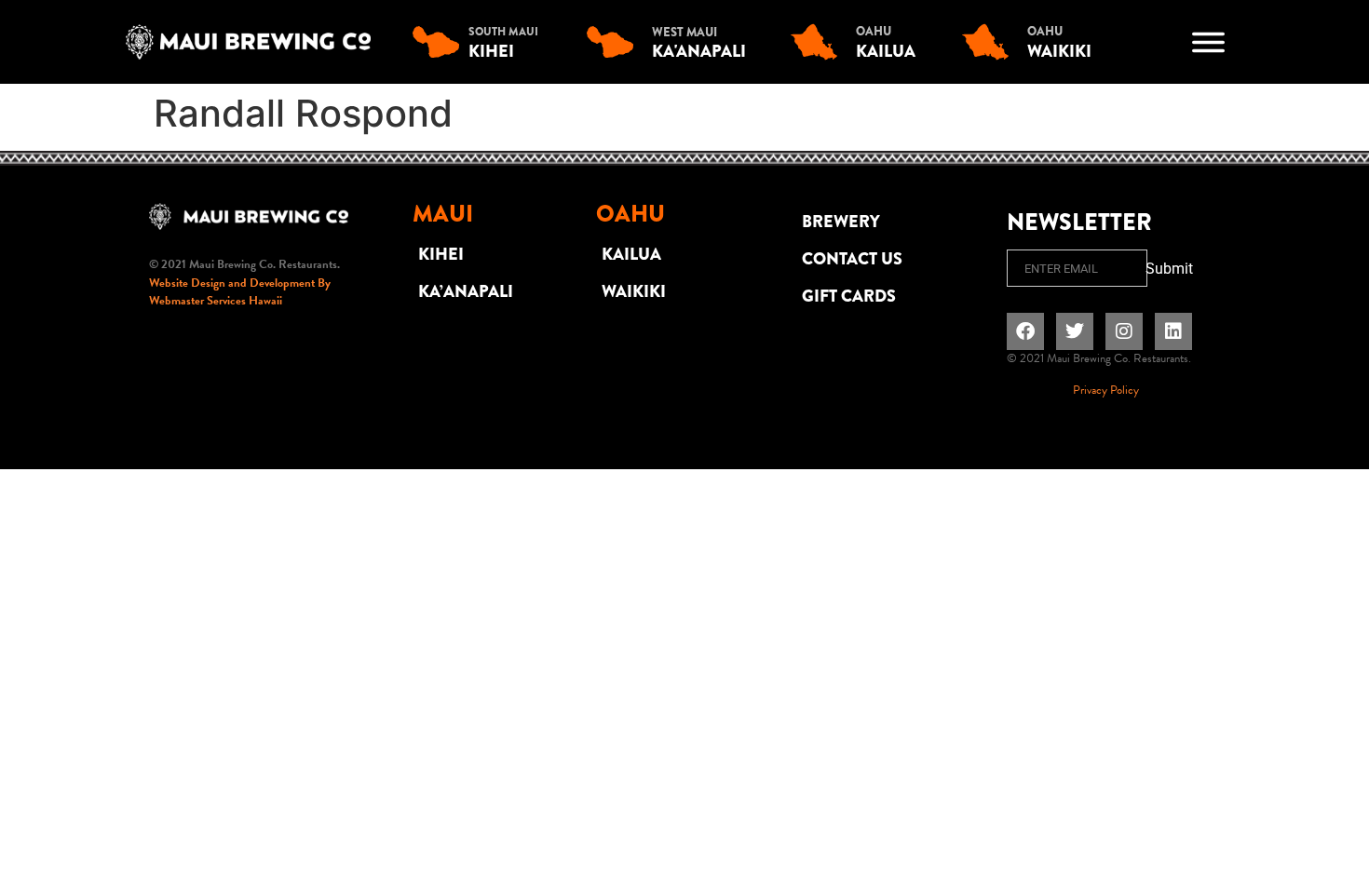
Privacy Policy (1106, 390)
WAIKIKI (634, 291)
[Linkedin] (1173, 331)
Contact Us (852, 259)
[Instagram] (1124, 331)
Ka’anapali (465, 291)
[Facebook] (1025, 331)
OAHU (873, 31)
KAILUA (631, 254)
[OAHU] (819, 42)
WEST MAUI (684, 32)
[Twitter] (1074, 331)
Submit (1169, 268)
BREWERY (841, 221)
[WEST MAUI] (615, 42)
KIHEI (441, 254)
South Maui (503, 31)
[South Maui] (440, 42)
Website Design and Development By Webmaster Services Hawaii (240, 292)
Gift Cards (849, 296)
